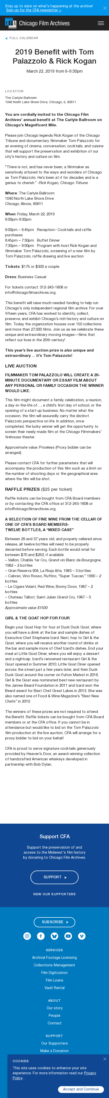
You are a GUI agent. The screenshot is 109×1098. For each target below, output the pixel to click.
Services (54, 950)
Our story (55, 1008)
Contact (55, 1023)
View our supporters (54, 894)
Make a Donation (54, 1051)
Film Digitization (54, 973)
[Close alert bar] (104, 7)
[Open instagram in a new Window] (27, 939)
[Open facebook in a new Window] (41, 939)
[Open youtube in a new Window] (68, 939)
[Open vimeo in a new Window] (82, 939)
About (54, 1000)
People (54, 1016)
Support (54, 1036)
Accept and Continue (81, 1089)
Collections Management (54, 965)
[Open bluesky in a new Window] (54, 939)
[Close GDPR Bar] (104, 1059)
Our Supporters (54, 1043)
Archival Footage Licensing (54, 958)
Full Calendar (24, 38)
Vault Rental (55, 988)
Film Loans (54, 980)
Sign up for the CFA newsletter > (33, 10)
